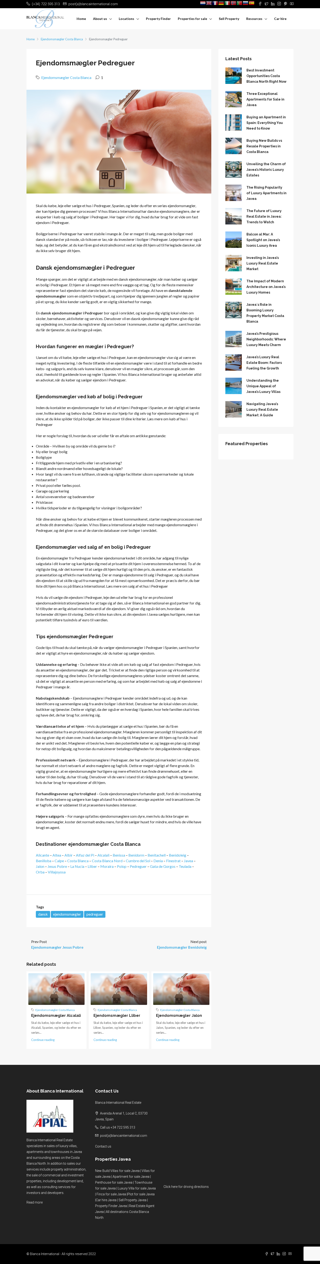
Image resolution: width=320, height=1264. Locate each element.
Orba (40, 872)
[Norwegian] (234, 3)
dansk (43, 914)
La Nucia (77, 866)
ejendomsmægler (67, 914)
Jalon (40, 866)
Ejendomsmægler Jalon (179, 1015)
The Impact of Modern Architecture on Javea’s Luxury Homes (266, 286)
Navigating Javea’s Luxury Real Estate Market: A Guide (262, 409)
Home (81, 19)
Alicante (42, 855)
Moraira (107, 866)
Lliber (92, 866)
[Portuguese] (240, 3)
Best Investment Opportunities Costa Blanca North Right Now (266, 75)
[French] (215, 3)
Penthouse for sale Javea (113, 1182)
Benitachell (157, 855)
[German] (221, 3)
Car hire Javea (106, 1200)
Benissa (119, 855)
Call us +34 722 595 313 (117, 1127)
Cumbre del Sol (138, 860)
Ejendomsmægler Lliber (116, 1015)
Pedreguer (138, 866)
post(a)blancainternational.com (123, 1135)
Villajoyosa (57, 872)
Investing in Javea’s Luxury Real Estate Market (262, 263)
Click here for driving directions (186, 1187)
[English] (209, 3)
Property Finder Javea (111, 1206)
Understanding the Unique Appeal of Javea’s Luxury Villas (263, 386)
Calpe (59, 860)
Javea (188, 860)
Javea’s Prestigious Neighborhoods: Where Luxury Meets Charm (266, 339)
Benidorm (136, 855)
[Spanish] (252, 3)
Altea (56, 855)
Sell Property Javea (132, 1200)
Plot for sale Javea (141, 1194)
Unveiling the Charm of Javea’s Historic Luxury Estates (266, 169)
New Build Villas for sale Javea (117, 1171)
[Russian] (246, 3)
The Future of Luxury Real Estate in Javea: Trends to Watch (264, 216)
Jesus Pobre (57, 866)
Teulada (185, 866)
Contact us (103, 1146)
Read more (34, 1202)
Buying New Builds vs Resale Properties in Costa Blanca (264, 146)
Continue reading (43, 1040)
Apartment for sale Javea (131, 1176)
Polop (122, 866)
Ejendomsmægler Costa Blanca (62, 39)
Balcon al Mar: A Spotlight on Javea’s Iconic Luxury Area (263, 239)
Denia (158, 860)
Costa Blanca (78, 860)
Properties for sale (192, 19)
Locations (126, 19)
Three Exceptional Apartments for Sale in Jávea (265, 99)
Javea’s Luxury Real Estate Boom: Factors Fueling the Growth (264, 362)
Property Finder (158, 19)
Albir (68, 855)
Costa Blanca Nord (107, 860)
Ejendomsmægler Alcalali (56, 1015)
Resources (254, 19)
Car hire (280, 19)
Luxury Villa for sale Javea (137, 1188)
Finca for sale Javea (111, 1194)
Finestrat (173, 860)
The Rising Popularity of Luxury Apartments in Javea (266, 193)
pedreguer (94, 914)
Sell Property (229, 19)
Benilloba (43, 860)
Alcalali (103, 855)
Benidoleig (177, 855)
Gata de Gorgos (162, 866)
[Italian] (227, 3)
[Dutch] (203, 3)
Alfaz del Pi (85, 855)
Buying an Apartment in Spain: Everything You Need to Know (266, 122)
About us (100, 19)
